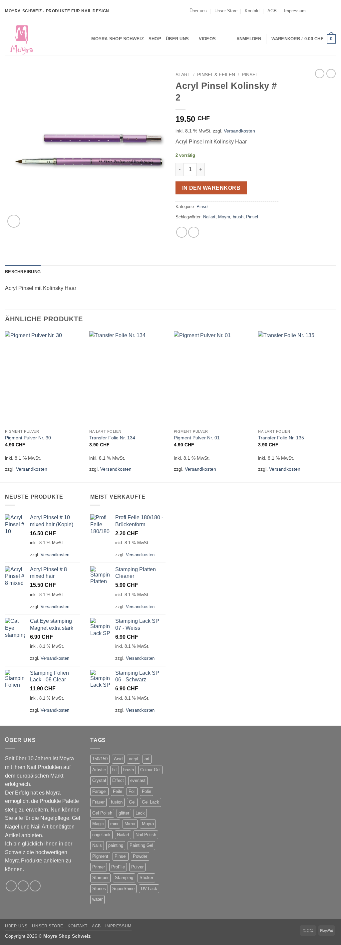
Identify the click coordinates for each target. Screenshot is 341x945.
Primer (98, 866)
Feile (117, 791)
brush (238, 216)
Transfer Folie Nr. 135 (281, 437)
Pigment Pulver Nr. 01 (197, 437)
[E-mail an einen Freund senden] (193, 232)
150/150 (100, 758)
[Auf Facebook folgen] (320, 11)
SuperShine (123, 888)
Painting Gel (141, 845)
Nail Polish (146, 834)
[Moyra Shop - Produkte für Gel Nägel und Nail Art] (38, 39)
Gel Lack (150, 802)
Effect (118, 780)
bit (114, 769)
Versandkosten (239, 130)
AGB (272, 10)
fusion (117, 802)
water (97, 899)
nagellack (101, 834)
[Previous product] (331, 73)
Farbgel (99, 791)
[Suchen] (84, 39)
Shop (155, 38)
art (147, 758)
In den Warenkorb (211, 188)
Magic (98, 823)
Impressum (295, 10)
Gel (132, 802)
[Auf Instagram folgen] (326, 11)
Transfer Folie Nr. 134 (112, 437)
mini (114, 823)
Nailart (209, 216)
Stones (99, 888)
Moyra (224, 216)
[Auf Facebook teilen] (181, 232)
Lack (140, 813)
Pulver (137, 866)
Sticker (146, 877)
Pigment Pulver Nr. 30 (28, 437)
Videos (207, 38)
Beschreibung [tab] (23, 271)
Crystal (99, 780)
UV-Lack (149, 888)
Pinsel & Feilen (216, 74)
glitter (124, 813)
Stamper (100, 877)
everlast (138, 780)
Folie (146, 791)
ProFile (118, 866)
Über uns (198, 10)
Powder (140, 856)
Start (182, 74)
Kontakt (252, 10)
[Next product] (319, 73)
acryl (133, 758)
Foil (132, 791)
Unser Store (225, 10)
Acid (118, 758)
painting (115, 845)
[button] (248, 39)
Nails (97, 845)
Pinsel (250, 74)
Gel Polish (102, 813)
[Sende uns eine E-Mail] (333, 11)
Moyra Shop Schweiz (117, 38)
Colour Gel (150, 769)
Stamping (124, 877)
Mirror (130, 823)
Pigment (100, 856)
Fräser (98, 802)
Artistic (99, 769)
